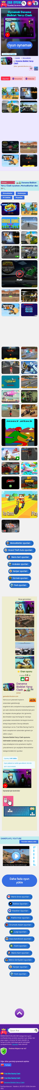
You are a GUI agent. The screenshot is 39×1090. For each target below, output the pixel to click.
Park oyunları (20, 585)
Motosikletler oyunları (20, 543)
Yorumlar (17, 79)
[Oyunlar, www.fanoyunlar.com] (13, 3)
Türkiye (7, 1065)
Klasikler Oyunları (20, 910)
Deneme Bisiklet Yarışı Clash (14, 1082)
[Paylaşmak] (36, 69)
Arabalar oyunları (20, 564)
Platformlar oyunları (20, 917)
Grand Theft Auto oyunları (20, 550)
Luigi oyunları (20, 931)
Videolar (30, 79)
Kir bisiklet (6, 197)
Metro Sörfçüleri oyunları (20, 960)
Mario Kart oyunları (20, 557)
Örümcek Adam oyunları (20, 924)
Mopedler (19, 197)
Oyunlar (5, 79)
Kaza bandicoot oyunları (20, 938)
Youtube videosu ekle (28, 842)
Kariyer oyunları (20, 571)
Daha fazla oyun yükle (19, 880)
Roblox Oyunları (20, 903)
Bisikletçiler (22, 193)
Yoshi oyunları (20, 946)
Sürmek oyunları (20, 578)
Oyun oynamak (19, 45)
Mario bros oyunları (20, 896)
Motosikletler (7, 193)
